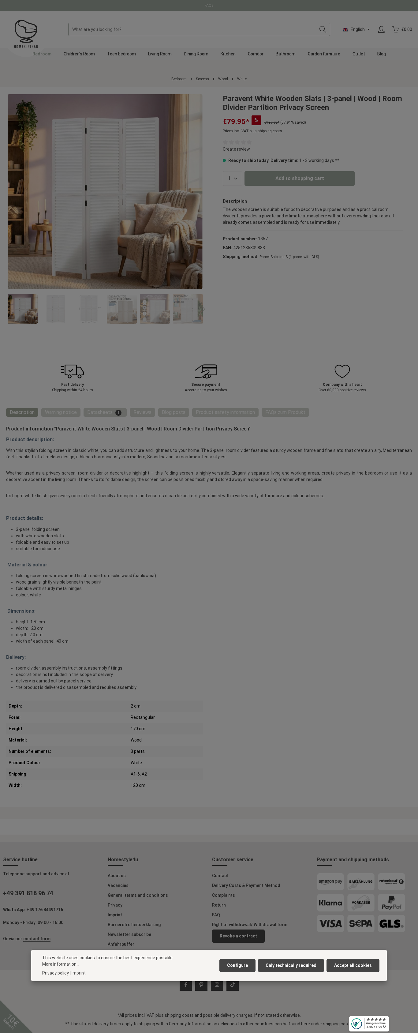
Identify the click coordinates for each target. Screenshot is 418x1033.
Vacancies (118, 885)
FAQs (209, 5)
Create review (236, 149)
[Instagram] (217, 985)
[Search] (323, 29)
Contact (220, 875)
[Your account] (381, 29)
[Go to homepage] (26, 34)
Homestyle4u (123, 859)
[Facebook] (186, 985)
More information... (60, 964)
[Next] (202, 309)
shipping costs (179, 1015)
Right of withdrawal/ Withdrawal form (249, 924)
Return (219, 905)
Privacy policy (55, 973)
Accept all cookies (353, 965)
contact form (36, 938)
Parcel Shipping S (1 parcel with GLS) (289, 257)
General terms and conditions (138, 895)
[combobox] (192, 29)
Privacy (115, 905)
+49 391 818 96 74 (28, 893)
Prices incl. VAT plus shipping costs (252, 131)
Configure (237, 965)
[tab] (22, 412)
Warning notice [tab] (61, 412)
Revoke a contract (238, 935)
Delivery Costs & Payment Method (246, 885)
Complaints (223, 895)
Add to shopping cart (299, 178)
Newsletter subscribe (129, 934)
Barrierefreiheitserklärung (134, 924)
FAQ (216, 914)
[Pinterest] (201, 985)
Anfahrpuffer (121, 944)
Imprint (115, 914)
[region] (105, 209)
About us (117, 875)
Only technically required (291, 965)
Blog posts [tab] (173, 412)
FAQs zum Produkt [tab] (285, 412)
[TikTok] (232, 985)
